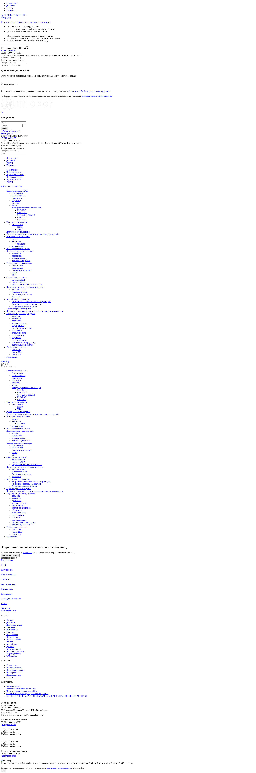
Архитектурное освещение (18, 309)
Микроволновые (19, 292)
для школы (16, 321)
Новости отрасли (14, 172)
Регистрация (7, 133)
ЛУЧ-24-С (21, 217)
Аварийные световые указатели (26, 304)
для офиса (16, 318)
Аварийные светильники (17, 299)
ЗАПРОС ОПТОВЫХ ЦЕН (13, 15)
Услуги (9, 8)
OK (3, 771)
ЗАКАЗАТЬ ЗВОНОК (11, 65)
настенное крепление (21, 328)
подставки (16, 337)
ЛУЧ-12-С (21, 210)
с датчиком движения (21, 270)
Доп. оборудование (15, 651)
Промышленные (8, 575)
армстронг (16, 241)
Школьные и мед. (14, 625)
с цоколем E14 (18, 280)
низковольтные (18, 196)
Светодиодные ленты (16, 347)
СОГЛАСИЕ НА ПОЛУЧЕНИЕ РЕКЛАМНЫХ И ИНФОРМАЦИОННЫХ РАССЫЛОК (46, 696)
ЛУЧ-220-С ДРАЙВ (26, 215)
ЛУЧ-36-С (21, 220)
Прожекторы (7, 589)
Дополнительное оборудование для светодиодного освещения (34, 311)
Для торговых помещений (18, 232)
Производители (13, 179)
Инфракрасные (18, 289)
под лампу (16, 200)
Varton (14, 205)
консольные (17, 224)
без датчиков (17, 193)
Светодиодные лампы (16, 277)
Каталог (10, 620)
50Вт (19, 229)
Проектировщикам (15, 174)
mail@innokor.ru (9, 724)
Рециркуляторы (8, 584)
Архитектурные (13, 649)
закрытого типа (19, 323)
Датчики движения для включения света (24, 287)
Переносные (6, 594)
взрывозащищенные (21, 260)
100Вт (20, 227)
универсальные (19, 258)
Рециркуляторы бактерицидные (20, 313)
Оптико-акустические (22, 294)
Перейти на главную (10, 555)
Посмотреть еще (8, 611)
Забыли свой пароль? (10, 131)
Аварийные (11, 644)
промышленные (19, 340)
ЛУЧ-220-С (22, 212)
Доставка (10, 6)
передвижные (18, 335)
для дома (16, 316)
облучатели (17, 330)
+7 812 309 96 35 (8, 50)
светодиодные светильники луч (26, 208)
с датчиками (17, 198)
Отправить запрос (9, 84)
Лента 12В (16, 349)
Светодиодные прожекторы (19, 263)
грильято (21, 244)
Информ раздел (13, 686)
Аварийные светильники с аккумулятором (31, 301)
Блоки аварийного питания (24, 306)
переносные (17, 268)
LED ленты (11, 656)
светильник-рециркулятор (23, 342)
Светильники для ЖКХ (17, 191)
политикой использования (59, 768)
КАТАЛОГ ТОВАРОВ (11, 186)
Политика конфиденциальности (21, 689)
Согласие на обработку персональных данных (89, 91)
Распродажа (11, 357)
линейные (16, 253)
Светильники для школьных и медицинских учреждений (32, 234)
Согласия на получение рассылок (97, 96)
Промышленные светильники (20, 251)
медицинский (18, 325)
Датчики (10, 646)
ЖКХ (3, 565)
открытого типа (19, 333)
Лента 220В (17, 352)
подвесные (17, 256)
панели (15, 239)
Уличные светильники (16, 222)
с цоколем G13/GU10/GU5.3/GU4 (27, 285)
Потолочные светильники (18, 236)
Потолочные (7, 570)
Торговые (5, 608)
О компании (12, 3)
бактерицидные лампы (22, 345)
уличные (16, 203)
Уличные (5, 579)
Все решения (7, 560)
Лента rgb (16, 354)
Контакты (10, 10)
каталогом (27, 552)
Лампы (4, 603)
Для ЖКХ (10, 622)
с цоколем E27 (18, 282)
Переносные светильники (18, 248)
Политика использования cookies (21, 691)
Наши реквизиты (14, 177)
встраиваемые (18, 246)
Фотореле (16, 297)
